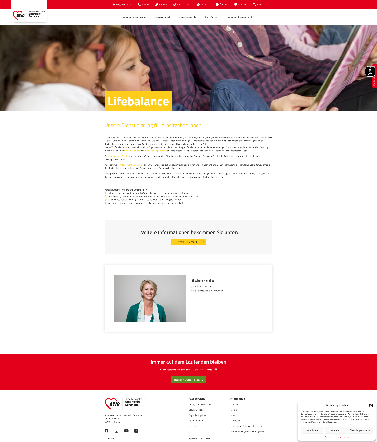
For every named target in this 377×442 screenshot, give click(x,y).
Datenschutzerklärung (333, 436)
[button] (371, 405)
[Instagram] (116, 431)
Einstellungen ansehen (360, 430)
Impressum (346, 436)
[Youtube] (126, 431)
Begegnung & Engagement (239, 17)
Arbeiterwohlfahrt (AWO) (131, 164)
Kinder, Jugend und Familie (133, 17)
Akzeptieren (312, 430)
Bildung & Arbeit (162, 17)
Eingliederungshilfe (187, 17)
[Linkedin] (136, 431)
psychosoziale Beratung (119, 156)
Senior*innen (211, 17)
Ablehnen (335, 430)
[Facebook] (107, 431)
